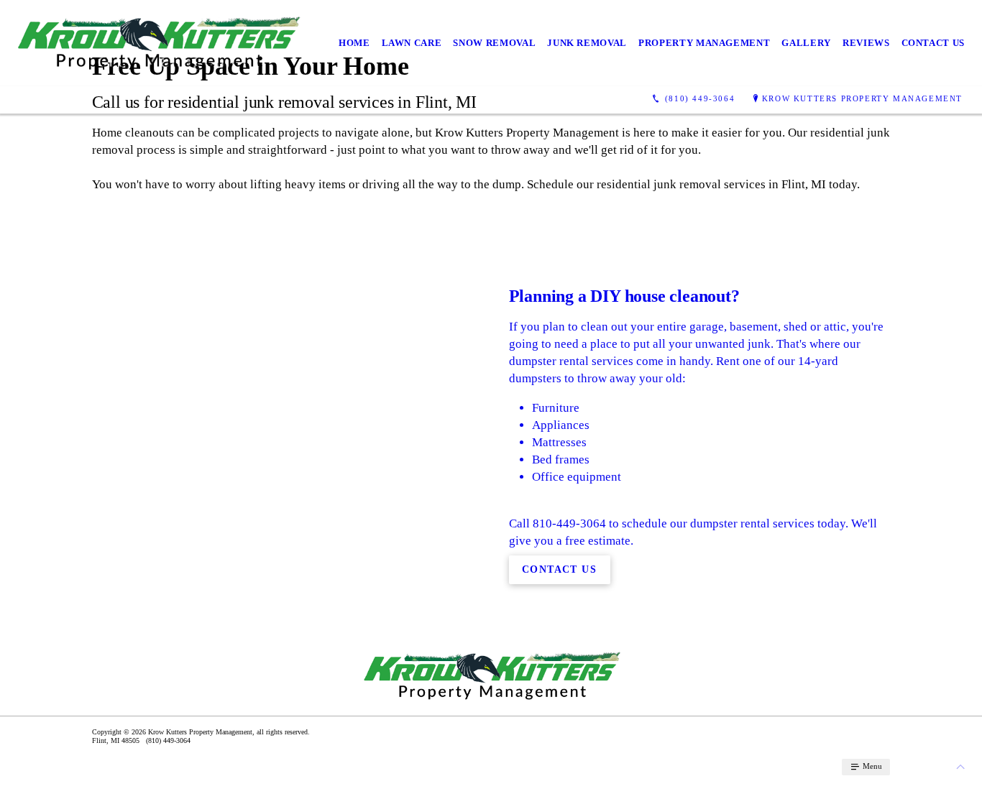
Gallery (806, 42)
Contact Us (933, 42)
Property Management (704, 42)
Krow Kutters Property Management (862, 98)
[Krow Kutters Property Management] (158, 43)
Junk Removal (587, 42)
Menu (871, 766)
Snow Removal (494, 42)
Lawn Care (412, 42)
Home (354, 42)
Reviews (866, 42)
